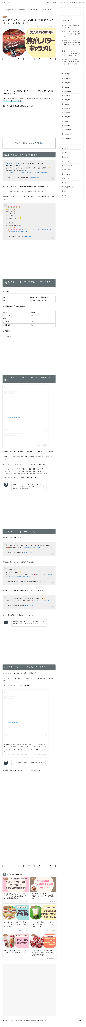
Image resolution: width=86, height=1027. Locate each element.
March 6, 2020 (35, 177)
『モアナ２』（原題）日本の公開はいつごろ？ (72, 26)
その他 (66, 157)
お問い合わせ (73, 2)
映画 (65, 191)
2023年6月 (67, 83)
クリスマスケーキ (69, 170)
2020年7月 (67, 100)
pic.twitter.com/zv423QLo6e (42, 600)
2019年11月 (67, 134)
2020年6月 (67, 104)
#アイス (21, 172)
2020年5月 (67, 108)
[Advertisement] (29, 75)
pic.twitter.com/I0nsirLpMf (22, 576)
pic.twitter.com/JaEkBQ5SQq (41, 172)
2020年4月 (67, 112)
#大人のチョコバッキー (12, 163)
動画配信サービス (69, 187)
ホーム (49, 2)
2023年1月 (67, 87)
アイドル (66, 161)
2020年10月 (67, 91)
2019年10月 (67, 138)
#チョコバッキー (28, 172)
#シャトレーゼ (14, 172)
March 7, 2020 (28, 552)
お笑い (66, 153)
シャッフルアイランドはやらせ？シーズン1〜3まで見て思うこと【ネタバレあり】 (72, 62)
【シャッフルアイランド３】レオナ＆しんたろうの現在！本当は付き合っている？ (72, 53)
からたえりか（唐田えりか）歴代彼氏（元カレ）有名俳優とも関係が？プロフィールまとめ (72, 43)
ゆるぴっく (7, 2)
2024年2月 (67, 78)
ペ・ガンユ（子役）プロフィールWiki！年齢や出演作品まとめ (72, 34)
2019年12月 (67, 129)
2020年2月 (67, 121)
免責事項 (19, 1024)
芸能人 (55, 2)
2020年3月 (67, 117)
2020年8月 (67, 95)
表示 (42, 143)
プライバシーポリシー (9, 1024)
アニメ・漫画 (68, 165)
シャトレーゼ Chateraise (11, 754)
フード (4, 16)
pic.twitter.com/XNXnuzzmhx (32, 547)
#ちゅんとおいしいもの (26, 229)
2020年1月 (67, 125)
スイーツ (66, 178)
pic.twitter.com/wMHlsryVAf (19, 231)
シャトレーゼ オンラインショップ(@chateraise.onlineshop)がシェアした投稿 (26, 445)
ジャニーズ (63, 2)
